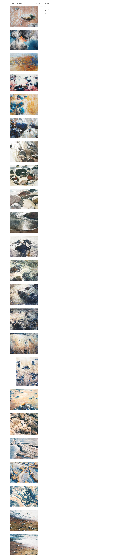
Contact (47, 3)
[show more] (43, 11)
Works (36, 3)
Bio (39, 3)
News (43, 3)
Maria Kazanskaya (17, 3)
